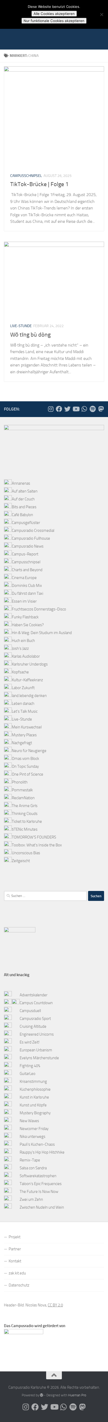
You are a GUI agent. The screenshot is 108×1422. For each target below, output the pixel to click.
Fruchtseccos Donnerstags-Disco (39, 609)
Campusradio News (28, 546)
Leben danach (23, 703)
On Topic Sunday (25, 766)
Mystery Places (24, 735)
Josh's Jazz (20, 648)
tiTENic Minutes (24, 829)
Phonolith (20, 782)
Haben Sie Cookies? (28, 625)
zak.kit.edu (17, 1273)
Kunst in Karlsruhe (34, 1097)
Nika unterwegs (32, 1136)
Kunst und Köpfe (33, 1105)
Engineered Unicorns (37, 1034)
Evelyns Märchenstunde (39, 1058)
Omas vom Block (25, 758)
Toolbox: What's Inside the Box (37, 845)
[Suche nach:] (45, 896)
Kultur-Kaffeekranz (27, 680)
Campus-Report (25, 554)
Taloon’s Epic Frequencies (41, 1183)
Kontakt (15, 1261)
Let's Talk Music (24, 711)
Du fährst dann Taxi (27, 593)
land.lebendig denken (29, 695)
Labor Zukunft (23, 687)
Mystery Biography (35, 1113)
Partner (15, 1249)
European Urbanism (36, 1050)
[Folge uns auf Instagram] (50, 409)
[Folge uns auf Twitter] (67, 409)
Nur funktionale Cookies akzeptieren (54, 21)
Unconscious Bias (26, 853)
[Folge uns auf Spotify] (92, 409)
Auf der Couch (23, 499)
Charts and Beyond (27, 569)
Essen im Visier (24, 601)
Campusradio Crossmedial (33, 530)
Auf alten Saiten (24, 491)
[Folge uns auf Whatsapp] (84, 409)
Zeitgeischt (21, 860)
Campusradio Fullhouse (31, 538)
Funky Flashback (25, 617)
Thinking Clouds (24, 813)
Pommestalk (22, 790)
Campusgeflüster (26, 522)
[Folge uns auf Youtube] (76, 409)
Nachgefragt (22, 742)
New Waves (29, 1120)
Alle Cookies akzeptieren (54, 14)
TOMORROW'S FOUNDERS (34, 837)
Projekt (14, 1237)
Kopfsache (20, 672)
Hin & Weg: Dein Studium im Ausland (42, 632)
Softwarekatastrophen (38, 1176)
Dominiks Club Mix (27, 585)
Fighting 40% (30, 1065)
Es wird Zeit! (30, 1042)
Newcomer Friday (34, 1128)
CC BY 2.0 (55, 1305)
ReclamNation (23, 798)
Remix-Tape (30, 1160)
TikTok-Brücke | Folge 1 (39, 184)
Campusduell (30, 1010)
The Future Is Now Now (39, 1191)
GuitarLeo (27, 1073)
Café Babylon (22, 514)
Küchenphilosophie (35, 1089)
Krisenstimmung (33, 1081)
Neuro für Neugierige (29, 750)
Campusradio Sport (35, 1018)
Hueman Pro (77, 1395)
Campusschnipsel (26, 176)
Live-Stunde (21, 326)
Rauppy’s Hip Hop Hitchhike (42, 1152)
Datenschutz (19, 1285)
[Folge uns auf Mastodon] (101, 409)
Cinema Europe (24, 577)
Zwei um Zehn (31, 1199)
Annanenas (21, 483)
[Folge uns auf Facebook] (59, 409)
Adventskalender (33, 995)
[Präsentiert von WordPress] (41, 1395)
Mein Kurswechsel (27, 727)
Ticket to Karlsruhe (27, 821)
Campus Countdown (36, 1003)
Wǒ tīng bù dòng (30, 334)
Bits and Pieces (24, 507)
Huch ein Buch (23, 640)
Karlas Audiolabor (26, 656)
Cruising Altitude (33, 1026)
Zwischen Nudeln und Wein (42, 1207)
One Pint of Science (27, 774)
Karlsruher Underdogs (30, 664)
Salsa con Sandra (33, 1168)
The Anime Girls (24, 805)
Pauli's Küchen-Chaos (37, 1144)
